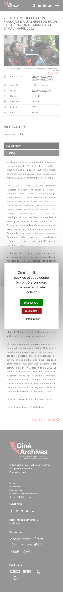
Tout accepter (31, 302)
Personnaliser (32, 319)
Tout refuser (31, 311)
